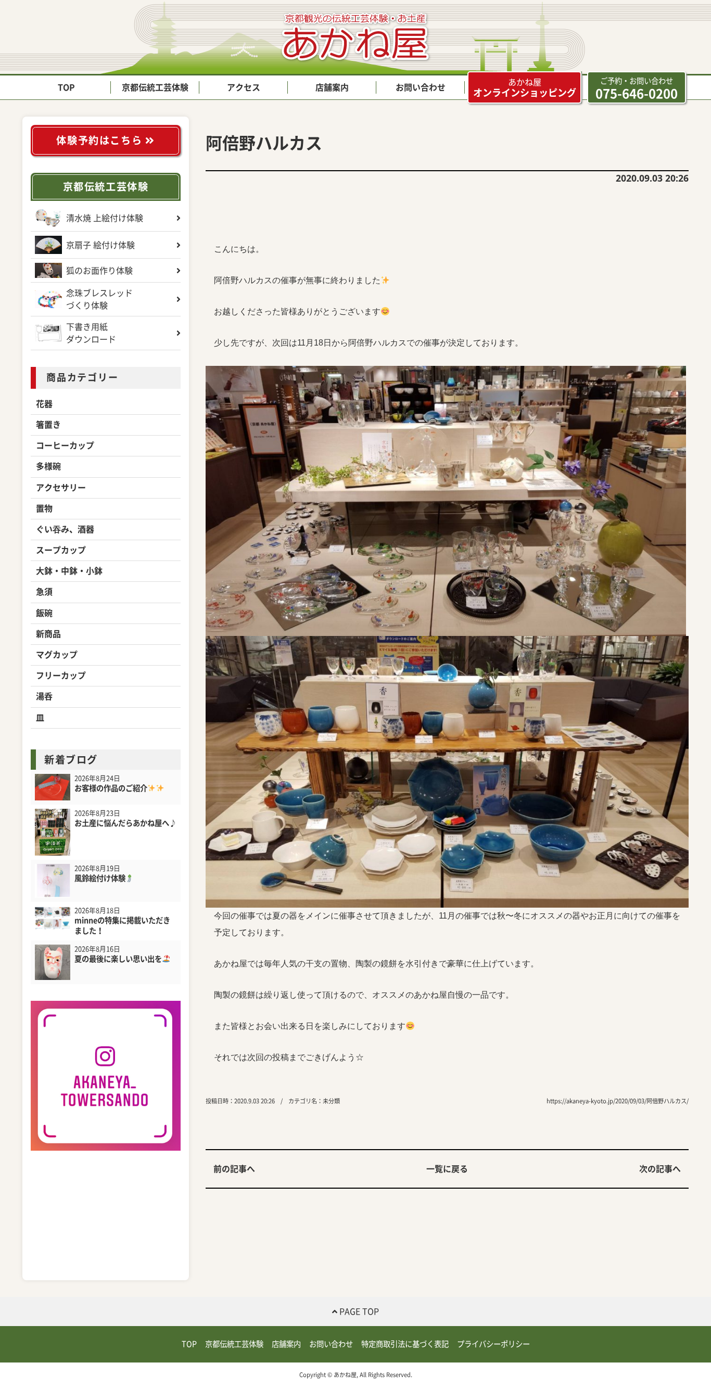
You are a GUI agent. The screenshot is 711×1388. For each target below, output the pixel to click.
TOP (66, 87)
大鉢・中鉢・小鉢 (69, 571)
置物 (44, 508)
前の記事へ (234, 1169)
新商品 (48, 634)
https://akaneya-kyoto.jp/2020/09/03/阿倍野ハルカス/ (618, 1101)
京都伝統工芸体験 (155, 87)
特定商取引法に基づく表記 (405, 1344)
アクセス (243, 87)
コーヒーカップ (65, 445)
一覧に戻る (447, 1169)
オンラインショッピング (524, 87)
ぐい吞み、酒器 (65, 529)
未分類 (331, 1101)
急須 (44, 592)
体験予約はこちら (100, 140)
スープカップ (61, 550)
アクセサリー (61, 487)
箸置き (48, 425)
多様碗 (48, 466)
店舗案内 (332, 87)
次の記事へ (660, 1169)
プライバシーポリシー (493, 1344)
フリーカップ (61, 675)
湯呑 (44, 696)
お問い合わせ (421, 87)
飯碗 (44, 613)
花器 (44, 404)
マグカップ (57, 655)
